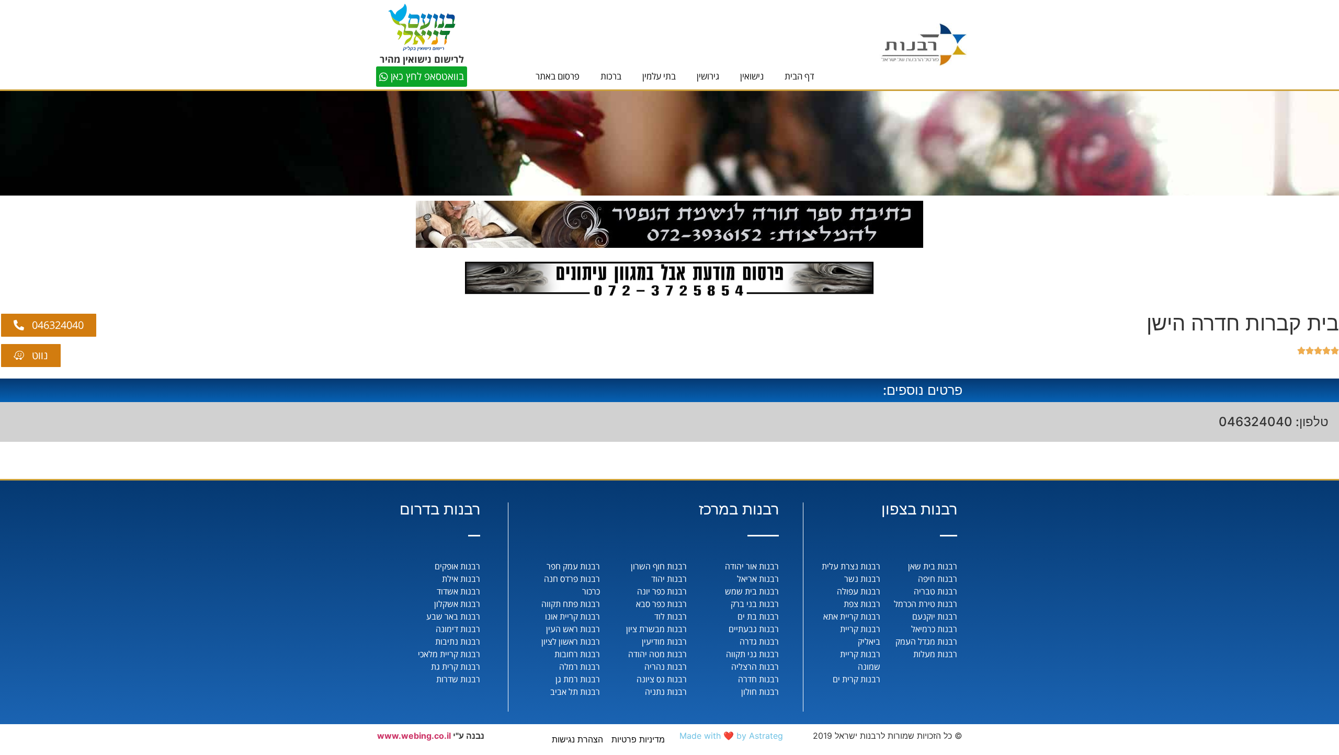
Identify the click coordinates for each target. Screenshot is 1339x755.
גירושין (708, 76)
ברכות (610, 76)
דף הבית (799, 76)
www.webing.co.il (414, 735)
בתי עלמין (659, 76)
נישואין (752, 76)
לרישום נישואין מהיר (422, 59)
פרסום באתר (558, 76)
